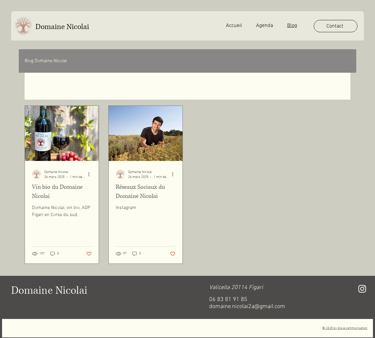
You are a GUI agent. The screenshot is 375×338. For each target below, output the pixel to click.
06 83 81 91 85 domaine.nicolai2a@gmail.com (247, 303)
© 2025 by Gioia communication (344, 328)
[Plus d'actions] (90, 174)
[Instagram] (362, 288)
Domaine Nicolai (62, 27)
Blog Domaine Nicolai (46, 61)
